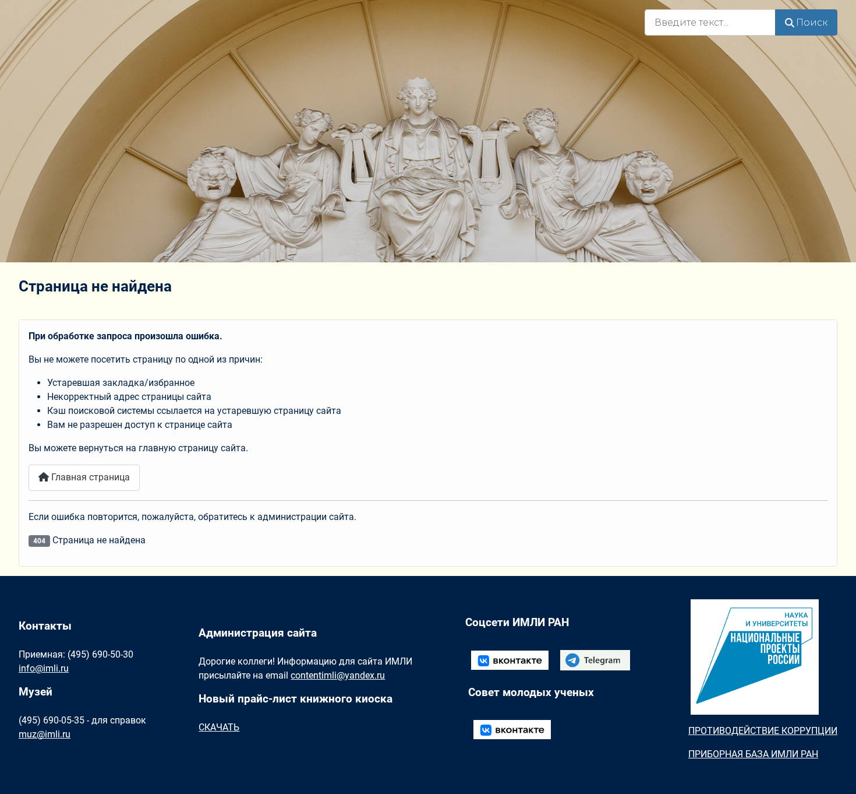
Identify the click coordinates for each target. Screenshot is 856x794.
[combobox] (710, 22)
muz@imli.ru (44, 734)
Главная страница (89, 477)
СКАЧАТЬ (219, 727)
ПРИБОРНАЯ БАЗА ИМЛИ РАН (753, 754)
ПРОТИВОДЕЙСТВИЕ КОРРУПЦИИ (762, 730)
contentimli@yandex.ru (338, 675)
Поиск (811, 22)
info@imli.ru (44, 668)
